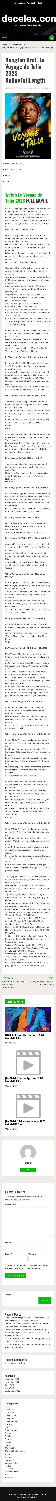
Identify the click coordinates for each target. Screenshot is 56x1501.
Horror (8, 1445)
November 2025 (12, 1382)
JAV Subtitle (10, 1448)
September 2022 (12, 1391)
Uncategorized (34, 88)
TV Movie (9, 1469)
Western (8, 1478)
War (6, 1475)
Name (8, 1242)
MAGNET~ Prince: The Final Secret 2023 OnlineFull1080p (24, 1037)
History (8, 1442)
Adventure (9, 1409)
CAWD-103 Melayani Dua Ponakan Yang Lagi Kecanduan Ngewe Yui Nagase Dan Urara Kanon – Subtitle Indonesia (28, 1332)
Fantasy (8, 1439)
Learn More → (28, 1170)
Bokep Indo (10, 1418)
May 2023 (9, 1388)
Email (8, 1254)
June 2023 (9, 1385)
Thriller (8, 1466)
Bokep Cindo (10, 1415)
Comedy (8, 1424)
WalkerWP (33, 1497)
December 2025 (12, 1379)
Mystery (8, 1457)
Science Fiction (12, 1463)
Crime (7, 1427)
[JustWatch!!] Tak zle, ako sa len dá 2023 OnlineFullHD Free (25, 1123)
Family (8, 1436)
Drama (8, 1433)
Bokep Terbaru (11, 1421)
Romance (9, 1460)
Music (7, 1454)
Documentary (11, 1430)
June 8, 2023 (12, 1043)
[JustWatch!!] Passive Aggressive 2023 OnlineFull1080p (24, 1079)
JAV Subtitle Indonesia (15, 1451)
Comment (10, 1204)
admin (10, 88)
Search (8, 1295)
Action (7, 1406)
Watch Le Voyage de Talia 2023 (23, 197)
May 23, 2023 (21, 88)
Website (32, 1254)
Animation (9, 1412)
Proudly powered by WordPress (24, 1494)
